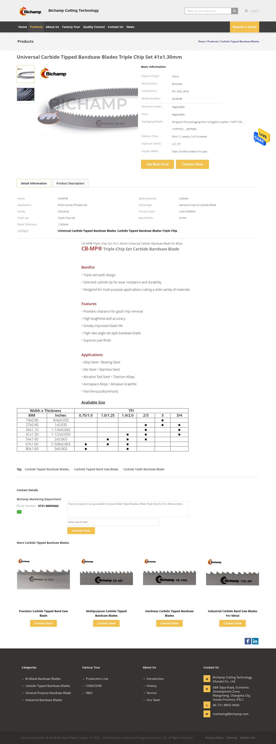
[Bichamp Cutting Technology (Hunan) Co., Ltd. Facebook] (248, 641)
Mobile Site (247, 738)
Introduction (155, 679)
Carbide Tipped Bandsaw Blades (47, 469)
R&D (89, 693)
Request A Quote (244, 27)
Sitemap (231, 738)
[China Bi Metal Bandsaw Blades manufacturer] (30, 10)
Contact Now (192, 164)
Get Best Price (157, 164)
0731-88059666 (48, 506)
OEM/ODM (94, 686)
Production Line (97, 679)
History (152, 686)
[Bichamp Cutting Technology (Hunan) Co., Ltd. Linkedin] (255, 641)
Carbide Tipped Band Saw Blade (96, 469)
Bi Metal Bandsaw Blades (43, 679)
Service (152, 693)
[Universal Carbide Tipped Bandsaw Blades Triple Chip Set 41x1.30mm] (25, 74)
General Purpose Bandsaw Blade (48, 693)
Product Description (70, 183)
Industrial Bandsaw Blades (43, 700)
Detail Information (34, 183)
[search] (234, 11)
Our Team (153, 700)
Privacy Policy (214, 738)
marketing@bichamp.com (225, 714)
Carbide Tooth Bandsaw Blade (143, 469)
